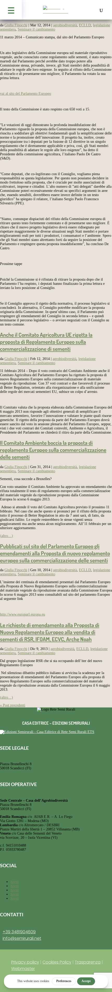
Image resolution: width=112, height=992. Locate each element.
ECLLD (85, 25)
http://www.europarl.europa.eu (22, 614)
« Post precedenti (12, 705)
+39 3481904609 (19, 932)
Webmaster (23, 969)
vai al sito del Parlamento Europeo (25, 94)
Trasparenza (88, 962)
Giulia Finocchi (15, 25)
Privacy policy (25, 962)
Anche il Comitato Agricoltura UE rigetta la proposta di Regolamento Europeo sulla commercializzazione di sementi (46, 341)
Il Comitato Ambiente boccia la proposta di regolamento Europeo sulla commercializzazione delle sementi (53, 449)
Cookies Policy (56, 962)
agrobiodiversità (65, 25)
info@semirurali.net (22, 938)
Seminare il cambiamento (36, 29)
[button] (11, 10)
